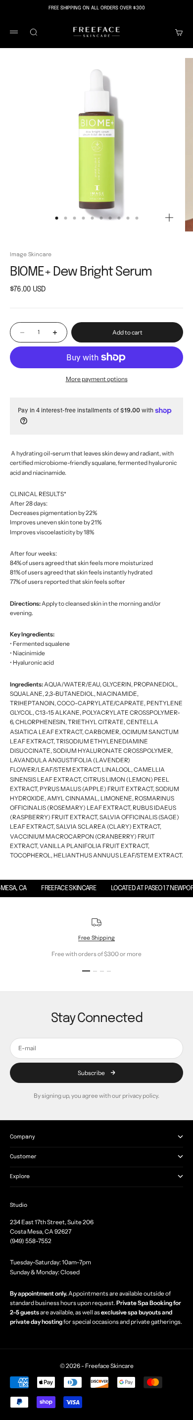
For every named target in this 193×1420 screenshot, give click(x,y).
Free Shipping (96, 938)
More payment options (97, 379)
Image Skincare (30, 255)
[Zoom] (169, 217)
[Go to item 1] (86, 970)
